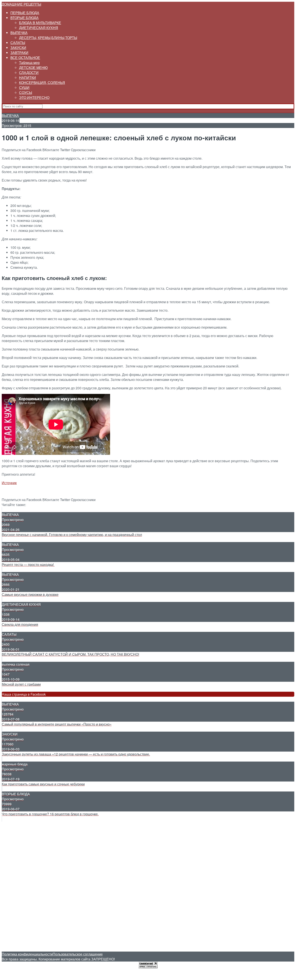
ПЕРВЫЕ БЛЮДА (24, 12)
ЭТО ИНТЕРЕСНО (34, 97)
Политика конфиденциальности (27, 954)
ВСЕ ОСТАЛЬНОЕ (25, 57)
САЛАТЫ (17, 42)
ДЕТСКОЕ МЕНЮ (33, 67)
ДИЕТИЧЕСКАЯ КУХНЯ (38, 27)
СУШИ (24, 87)
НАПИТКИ (27, 77)
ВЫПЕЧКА (19, 32)
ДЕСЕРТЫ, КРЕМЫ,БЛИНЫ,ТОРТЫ (48, 37)
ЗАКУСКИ (18, 47)
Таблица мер (29, 62)
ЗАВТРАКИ (19, 52)
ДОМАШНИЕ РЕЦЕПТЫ (21, 4)
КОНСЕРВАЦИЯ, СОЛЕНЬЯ (42, 82)
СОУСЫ (25, 92)
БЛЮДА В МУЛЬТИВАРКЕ (40, 22)
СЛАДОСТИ (29, 72)
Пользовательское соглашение (78, 954)
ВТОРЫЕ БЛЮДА (24, 17)
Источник (9, 482)
